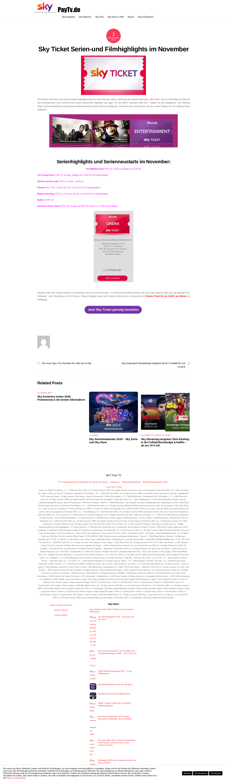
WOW (50, 393)
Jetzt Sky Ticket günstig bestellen (113, 309)
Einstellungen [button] (216, 773)
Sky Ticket (154, 99)
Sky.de (131, 17)
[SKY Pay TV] (45, 11)
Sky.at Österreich (146, 17)
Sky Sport (166, 435)
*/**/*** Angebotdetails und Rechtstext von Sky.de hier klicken (83, 482)
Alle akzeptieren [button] (201, 773)
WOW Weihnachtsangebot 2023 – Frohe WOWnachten (115, 672)
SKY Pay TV (112, 487)
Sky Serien (156, 435)
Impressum (115, 482)
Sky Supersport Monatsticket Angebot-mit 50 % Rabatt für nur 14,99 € (153, 365)
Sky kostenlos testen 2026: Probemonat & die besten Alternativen (61, 398)
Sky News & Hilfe (115, 17)
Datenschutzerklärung (131, 482)
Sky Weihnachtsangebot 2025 (155, 482)
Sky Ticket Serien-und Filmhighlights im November (113, 49)
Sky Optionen (85, 17)
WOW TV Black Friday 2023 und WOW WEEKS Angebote (114, 704)
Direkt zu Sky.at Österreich (61, 605)
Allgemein (42, 393)
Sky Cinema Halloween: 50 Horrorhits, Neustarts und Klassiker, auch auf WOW (114, 717)
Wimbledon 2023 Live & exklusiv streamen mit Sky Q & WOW (117, 761)
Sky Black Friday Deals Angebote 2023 (114, 694)
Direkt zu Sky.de (61, 610)
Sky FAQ (99, 17)
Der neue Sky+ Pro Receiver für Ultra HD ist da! (66, 363)
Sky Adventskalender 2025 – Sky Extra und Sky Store (116, 618)
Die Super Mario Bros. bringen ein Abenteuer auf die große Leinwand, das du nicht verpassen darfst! (116, 742)
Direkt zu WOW (61, 615)
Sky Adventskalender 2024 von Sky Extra (115, 684)
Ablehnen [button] (187, 773)
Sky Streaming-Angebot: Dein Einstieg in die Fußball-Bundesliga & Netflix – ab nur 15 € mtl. (165, 442)
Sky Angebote (68, 17)
